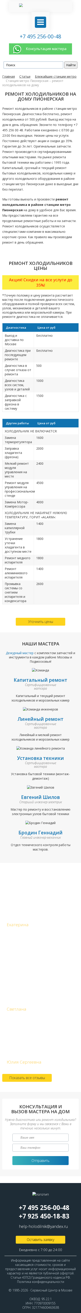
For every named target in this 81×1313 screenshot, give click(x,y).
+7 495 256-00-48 (40, 36)
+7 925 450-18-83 (44, 1216)
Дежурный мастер (20, 653)
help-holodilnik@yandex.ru (43, 1226)
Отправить (41, 1160)
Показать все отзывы (27, 1077)
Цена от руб (46, 328)
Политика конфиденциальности (40, 1282)
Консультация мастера (46, 48)
